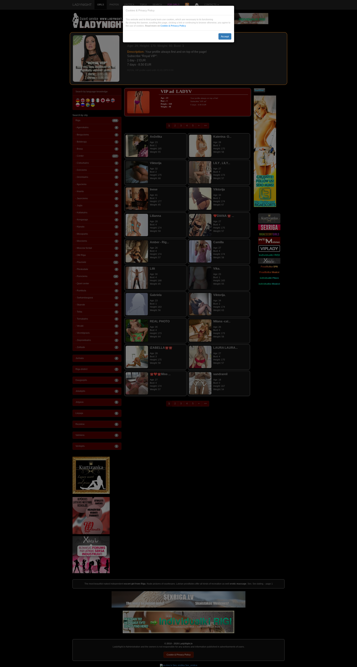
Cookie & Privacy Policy (173, 26)
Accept (225, 36)
